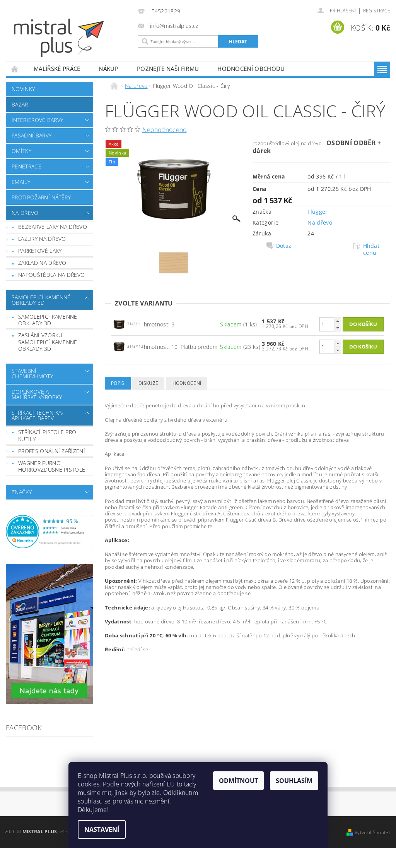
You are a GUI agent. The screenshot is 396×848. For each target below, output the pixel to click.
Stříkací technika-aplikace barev (38, 415)
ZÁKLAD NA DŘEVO (42, 262)
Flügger (317, 211)
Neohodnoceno (164, 129)
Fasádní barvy (31, 135)
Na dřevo (25, 212)
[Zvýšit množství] (337, 320)
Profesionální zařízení (51, 451)
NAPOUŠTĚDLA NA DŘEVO (51, 274)
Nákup (108, 68)
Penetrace (26, 166)
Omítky (21, 150)
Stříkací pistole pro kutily (47, 435)
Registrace (376, 10)
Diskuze (148, 383)
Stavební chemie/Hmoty (32, 373)
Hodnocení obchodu (251, 68)
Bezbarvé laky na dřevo (52, 226)
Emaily (21, 181)
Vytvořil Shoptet (372, 832)
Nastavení (101, 829)
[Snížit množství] (337, 327)
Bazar (20, 104)
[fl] (119, 324)
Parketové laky (39, 250)
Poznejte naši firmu (168, 68)
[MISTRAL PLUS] (74, 38)
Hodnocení (186, 383)
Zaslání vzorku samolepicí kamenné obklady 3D (47, 341)
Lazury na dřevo (42, 238)
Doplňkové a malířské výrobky (37, 394)
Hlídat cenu (371, 249)
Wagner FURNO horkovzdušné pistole (51, 466)
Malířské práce (57, 68)
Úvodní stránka (15, 69)
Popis (118, 383)
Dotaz (284, 245)
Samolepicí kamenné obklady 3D (41, 300)
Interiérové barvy (37, 120)
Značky (22, 492)
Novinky (23, 89)
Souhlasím (294, 780)
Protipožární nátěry (41, 197)
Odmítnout (238, 780)
